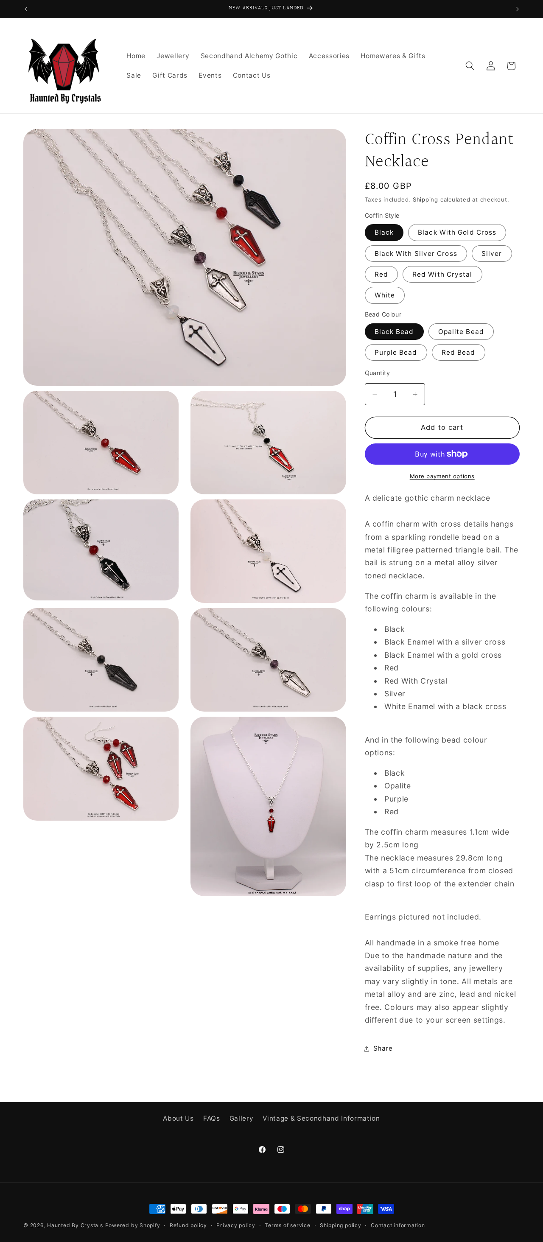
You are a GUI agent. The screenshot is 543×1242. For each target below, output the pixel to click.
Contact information (398, 1225)
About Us (178, 1118)
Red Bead (459, 353)
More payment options (442, 476)
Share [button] (383, 1048)
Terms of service (287, 1225)
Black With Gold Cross (457, 233)
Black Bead (394, 332)
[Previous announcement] (26, 9)
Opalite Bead (461, 332)
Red (381, 275)
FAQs (211, 1118)
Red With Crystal (442, 275)
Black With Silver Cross (416, 254)
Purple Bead (396, 353)
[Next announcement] (517, 9)
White (385, 296)
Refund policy (188, 1225)
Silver (491, 254)
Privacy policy (235, 1225)
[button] (470, 66)
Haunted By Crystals (75, 1225)
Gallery (242, 1118)
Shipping (425, 199)
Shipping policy (340, 1225)
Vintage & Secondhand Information (321, 1118)
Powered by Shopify (132, 1225)
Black (384, 233)
